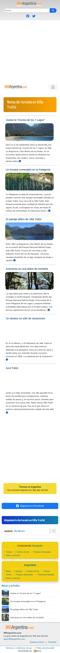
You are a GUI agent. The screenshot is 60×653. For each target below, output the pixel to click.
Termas (9, 552)
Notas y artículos (13, 555)
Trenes (9, 575)
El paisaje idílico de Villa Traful (23, 219)
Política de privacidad (45, 648)
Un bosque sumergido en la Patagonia (28, 169)
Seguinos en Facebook (32, 506)
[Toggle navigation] (53, 87)
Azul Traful (12, 368)
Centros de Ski (23, 552)
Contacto (52, 642)
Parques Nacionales (42, 552)
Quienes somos (37, 642)
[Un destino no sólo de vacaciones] (7, 359)
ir (51, 531)
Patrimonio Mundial (46, 575)
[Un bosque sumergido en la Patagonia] (49, 210)
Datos (8, 571)
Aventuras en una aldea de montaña (27, 268)
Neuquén (37, 545)
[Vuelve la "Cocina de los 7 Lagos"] (20, 161)
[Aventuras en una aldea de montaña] (49, 310)
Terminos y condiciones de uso (19, 648)
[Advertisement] (30, 51)
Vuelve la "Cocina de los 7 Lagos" (25, 120)
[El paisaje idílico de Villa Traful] (14, 260)
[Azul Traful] (7, 412)
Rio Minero (19, 531)
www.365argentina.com (14, 639)
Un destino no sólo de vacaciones (25, 318)
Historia (18, 571)
